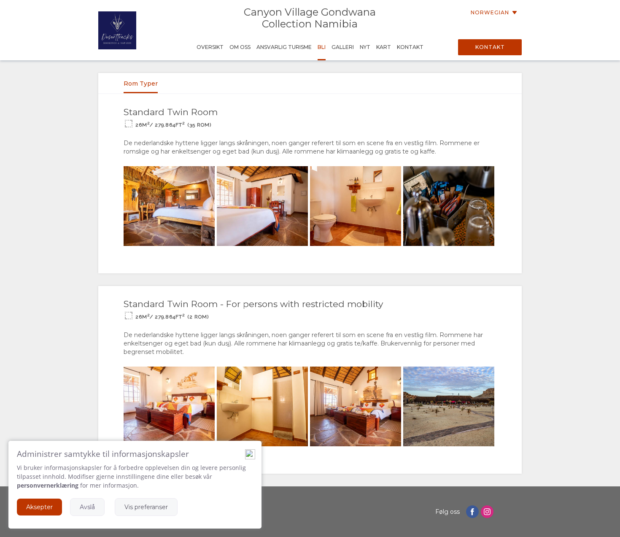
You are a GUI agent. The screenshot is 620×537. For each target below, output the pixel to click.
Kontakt (490, 47)
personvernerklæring (47, 485)
